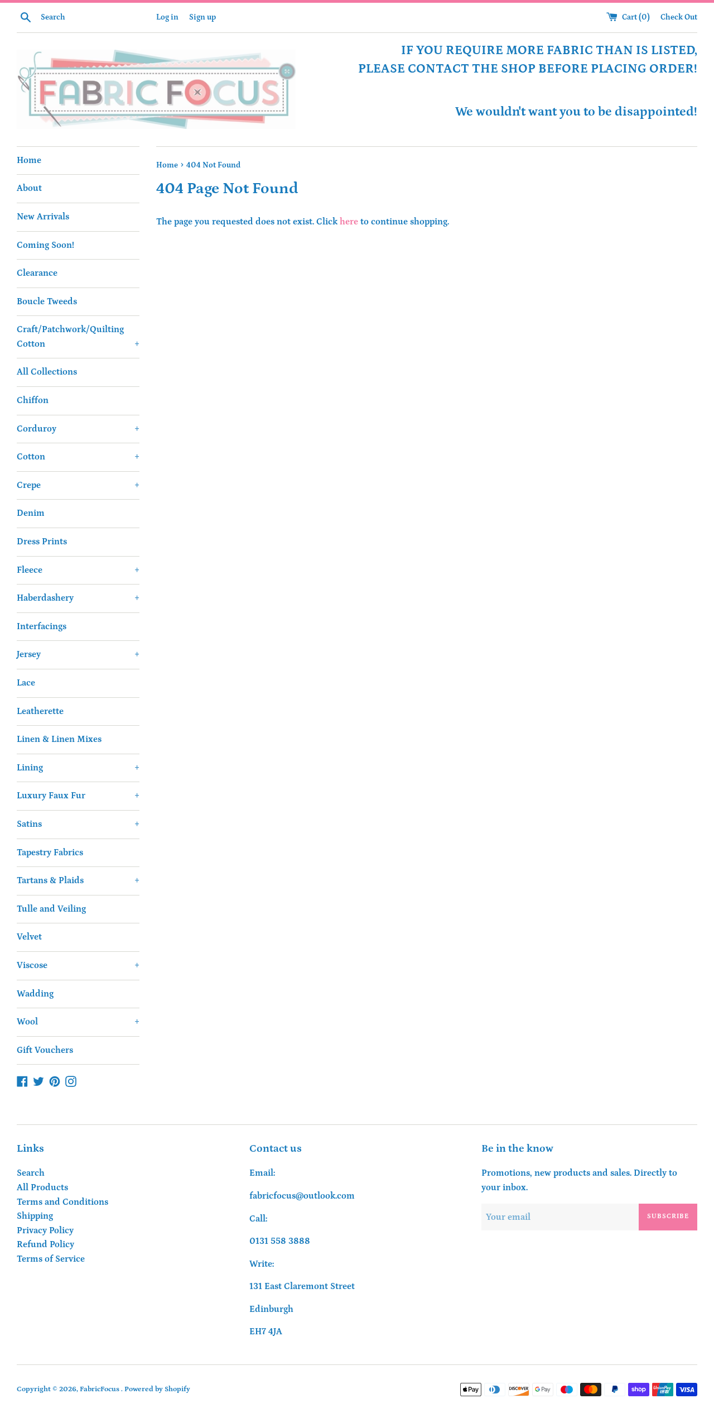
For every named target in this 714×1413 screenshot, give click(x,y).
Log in (167, 17)
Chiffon (33, 400)
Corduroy (78, 429)
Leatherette (40, 711)
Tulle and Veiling (51, 909)
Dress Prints (42, 542)
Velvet (29, 937)
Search (31, 1173)
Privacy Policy (45, 1230)
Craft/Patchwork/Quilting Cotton (78, 336)
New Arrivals (43, 217)
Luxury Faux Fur (78, 796)
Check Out (678, 17)
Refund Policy (45, 1244)
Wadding (35, 994)
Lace (26, 683)
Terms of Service (51, 1259)
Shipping (35, 1216)
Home (29, 160)
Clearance (37, 273)
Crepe (78, 485)
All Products (42, 1187)
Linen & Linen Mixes (59, 739)
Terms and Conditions (62, 1202)
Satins (78, 824)
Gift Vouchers (45, 1050)
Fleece (78, 570)
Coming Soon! (45, 245)
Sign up (202, 17)
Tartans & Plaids (78, 880)
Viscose (78, 965)
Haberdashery (78, 598)
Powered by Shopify (157, 1389)
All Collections (47, 372)
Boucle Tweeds (47, 301)
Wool (78, 1022)
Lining (78, 768)
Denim (31, 513)
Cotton (78, 457)
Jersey (78, 654)
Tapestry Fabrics (50, 852)
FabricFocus (100, 1389)
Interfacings (41, 626)
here (349, 222)
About (29, 188)
